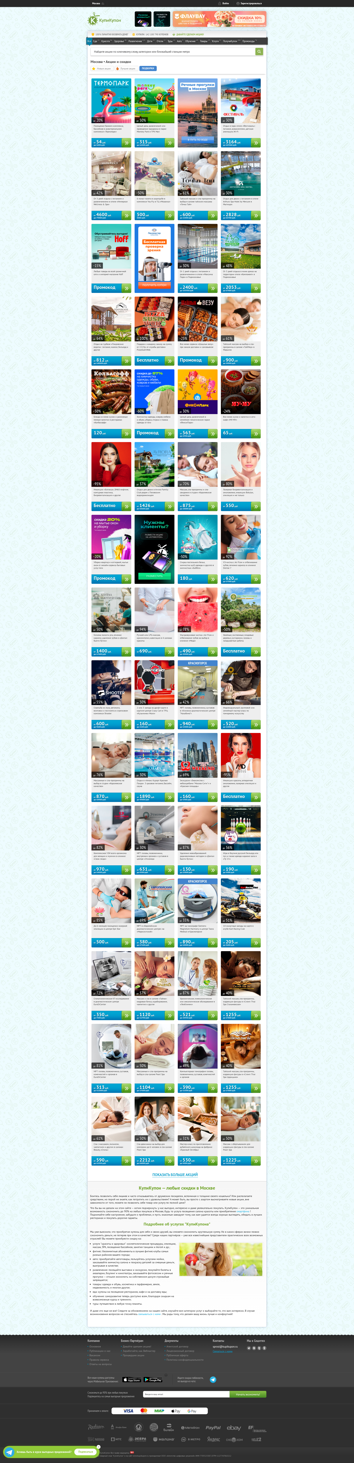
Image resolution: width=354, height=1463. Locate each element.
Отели (161, 41)
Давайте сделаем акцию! (137, 1346)
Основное (95, 1346)
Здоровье (120, 41)
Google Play (153, 1380)
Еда (96, 41)
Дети (151, 41)
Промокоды (249, 41)
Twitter (259, 1348)
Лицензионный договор (180, 1351)
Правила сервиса (99, 1359)
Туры (171, 41)
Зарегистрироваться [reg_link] (251, 3)
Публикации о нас (99, 1351)
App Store (131, 1380)
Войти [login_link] (226, 3)
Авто (180, 41)
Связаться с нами (222, 1351)
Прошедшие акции (133, 1355)
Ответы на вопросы (100, 1364)
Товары (205, 41)
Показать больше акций (175, 1174)
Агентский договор (177, 1346)
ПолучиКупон (231, 41)
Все (89, 41)
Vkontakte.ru (254, 1348)
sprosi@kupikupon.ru (225, 1346)
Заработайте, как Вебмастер (139, 1351)
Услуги (216, 41)
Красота (106, 41)
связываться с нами (149, 1314)
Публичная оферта (177, 1355)
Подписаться (85, 1451)
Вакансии (94, 1355)
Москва (96, 3)
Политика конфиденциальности (185, 1359)
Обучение (191, 41)
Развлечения (137, 41)
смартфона (243, 1211)
